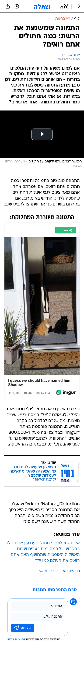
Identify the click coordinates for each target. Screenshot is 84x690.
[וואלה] (42, 6)
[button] (64, 6)
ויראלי (43, 571)
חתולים (75, 571)
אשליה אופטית (58, 571)
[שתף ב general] (7, 6)
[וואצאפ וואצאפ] (16, 6)
